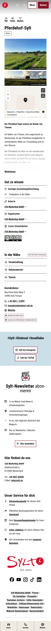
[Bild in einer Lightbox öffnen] (25, 563)
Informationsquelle (17, 501)
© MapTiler (20, 112)
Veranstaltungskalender (25, 520)
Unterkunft (14, 514)
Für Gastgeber (19, 596)
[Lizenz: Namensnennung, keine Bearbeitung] (13, 240)
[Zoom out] (8, 94)
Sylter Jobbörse (16, 530)
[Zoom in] (8, 90)
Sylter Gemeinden (34, 600)
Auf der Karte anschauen (37, 255)
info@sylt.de (17, 480)
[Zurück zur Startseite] (5, 5)
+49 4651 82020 (16, 477)
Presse (35, 592)
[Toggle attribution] (43, 112)
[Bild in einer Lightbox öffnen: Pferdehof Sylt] (25, 54)
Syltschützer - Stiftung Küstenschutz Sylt (24, 603)
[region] (25, 102)
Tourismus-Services (16, 600)
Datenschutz (36, 607)
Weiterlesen (10, 171)
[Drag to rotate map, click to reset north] (8, 99)
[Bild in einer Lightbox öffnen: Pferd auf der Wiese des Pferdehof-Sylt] (25, 78)
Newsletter (12, 607)
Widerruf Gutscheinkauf (17, 611)
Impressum (24, 607)
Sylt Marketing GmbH (20, 592)
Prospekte (32, 596)
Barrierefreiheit (37, 611)
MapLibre (11, 112)
